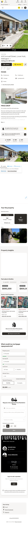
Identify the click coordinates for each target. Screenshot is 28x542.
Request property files (15, 333)
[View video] (7, 45)
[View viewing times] (10, 45)
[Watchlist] (19, 8)
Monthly (8, 383)
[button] (14, 153)
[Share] (22, 8)
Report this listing (18, 521)
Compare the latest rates (20, 378)
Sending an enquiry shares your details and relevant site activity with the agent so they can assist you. (15, 491)
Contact (8, 64)
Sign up (22, 2)
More (2, 122)
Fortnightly (19, 383)
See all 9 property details (8, 84)
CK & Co (14, 464)
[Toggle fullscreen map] (26, 197)
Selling (19, 4)
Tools (24, 4)
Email (6, 507)
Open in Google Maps (12, 171)
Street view (3, 171)
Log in (25, 2)
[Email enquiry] (25, 8)
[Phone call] (7, 426)
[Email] (15, 426)
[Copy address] (10, 59)
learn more (12, 441)
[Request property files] (25, 134)
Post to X (7, 512)
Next (14, 430)
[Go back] (3, 8)
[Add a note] (25, 64)
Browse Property (4, 4)
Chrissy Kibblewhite (13, 454)
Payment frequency (7, 380)
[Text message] (11, 426)
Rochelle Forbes (12, 447)
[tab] (3, 166)
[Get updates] (25, 129)
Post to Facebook (9, 509)
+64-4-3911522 (14, 466)
